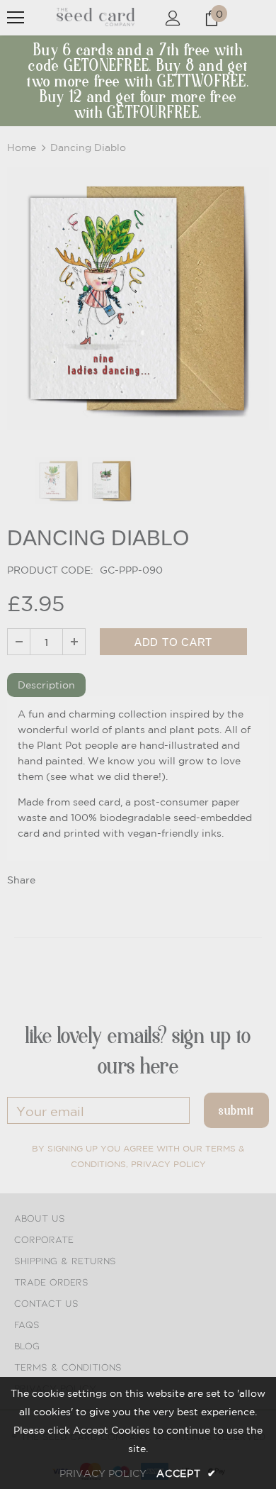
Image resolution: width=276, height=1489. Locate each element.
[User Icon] (173, 18)
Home (21, 147)
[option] (138, 298)
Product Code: (50, 570)
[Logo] (95, 17)
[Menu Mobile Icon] (15, 17)
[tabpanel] (138, 778)
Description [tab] (46, 685)
